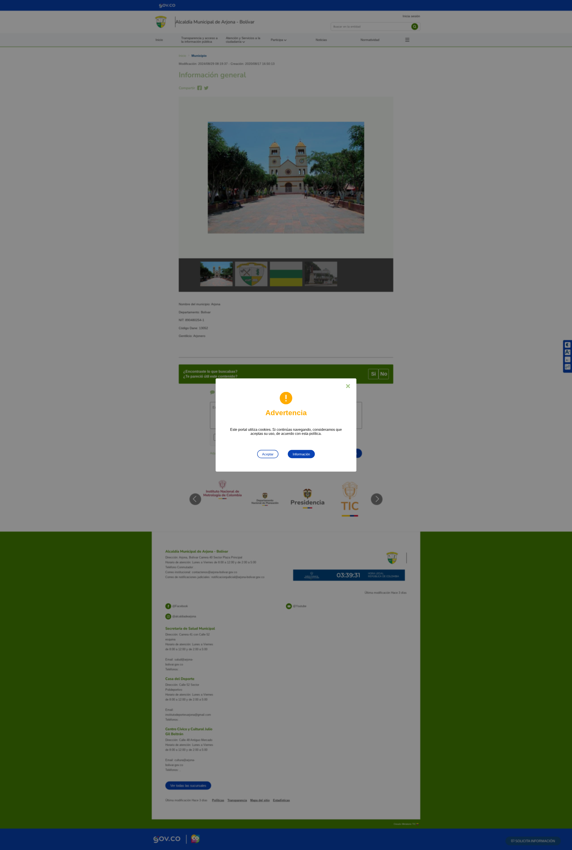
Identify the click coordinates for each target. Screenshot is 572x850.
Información (301, 454)
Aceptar (267, 454)
